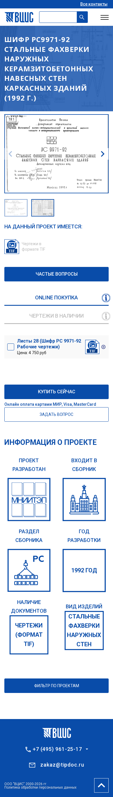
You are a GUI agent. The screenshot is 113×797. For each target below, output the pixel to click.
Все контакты (93, 4)
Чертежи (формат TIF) (29, 634)
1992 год (84, 570)
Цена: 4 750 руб (49, 346)
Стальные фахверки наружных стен (84, 630)
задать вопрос (56, 414)
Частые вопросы (57, 274)
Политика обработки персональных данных (40, 787)
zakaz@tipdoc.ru (62, 765)
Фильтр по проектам (56, 685)
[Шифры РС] (29, 570)
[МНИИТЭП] (29, 499)
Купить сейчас (56, 391)
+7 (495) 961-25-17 (57, 749)
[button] (102, 154)
